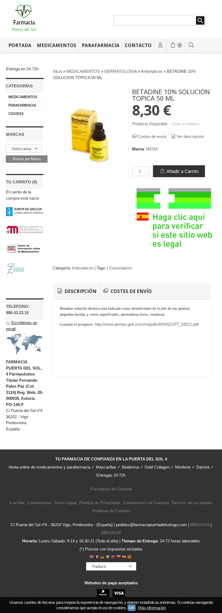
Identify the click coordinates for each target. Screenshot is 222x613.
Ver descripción (190, 136)
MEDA (152, 149)
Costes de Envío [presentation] (130, 291)
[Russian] (118, 557)
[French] (97, 557)
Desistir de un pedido (192, 502)
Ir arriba (16, 502)
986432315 (200, 524)
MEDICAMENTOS (56, 45)
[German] (102, 557)
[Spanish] (124, 557)
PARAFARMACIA (100, 45)
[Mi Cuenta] (160, 45)
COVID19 (15, 114)
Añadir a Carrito (181, 171)
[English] (91, 557)
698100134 (111, 532)
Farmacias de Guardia (111, 489)
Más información (152, 607)
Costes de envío (152, 136)
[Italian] (108, 557)
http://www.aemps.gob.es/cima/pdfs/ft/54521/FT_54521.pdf (146, 324)
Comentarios (120, 268)
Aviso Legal (65, 502)
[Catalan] (130, 557)
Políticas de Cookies (111, 511)
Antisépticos (82, 268)
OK (132, 607)
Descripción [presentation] (80, 291)
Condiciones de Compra (146, 502)
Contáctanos (39, 502)
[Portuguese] (113, 557)
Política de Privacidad (99, 502)
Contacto (138, 45)
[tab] (76, 291)
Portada (19, 45)
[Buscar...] (191, 45)
